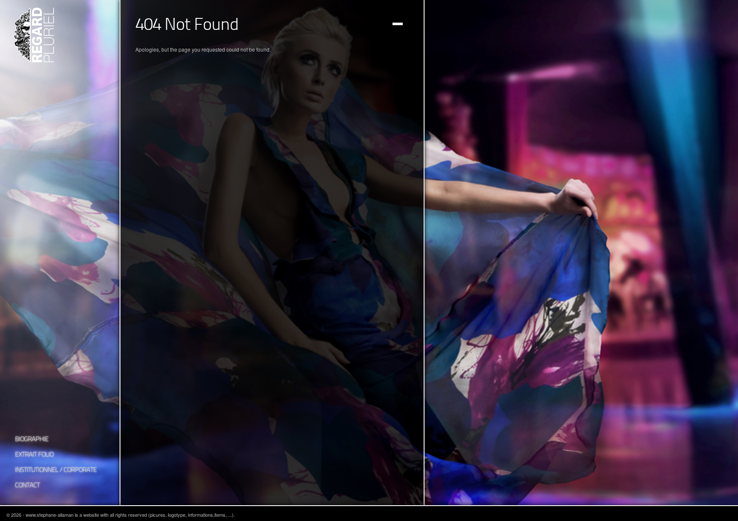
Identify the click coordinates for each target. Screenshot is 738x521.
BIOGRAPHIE (31, 439)
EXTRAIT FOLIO (34, 454)
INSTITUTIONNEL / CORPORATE (56, 470)
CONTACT (27, 485)
